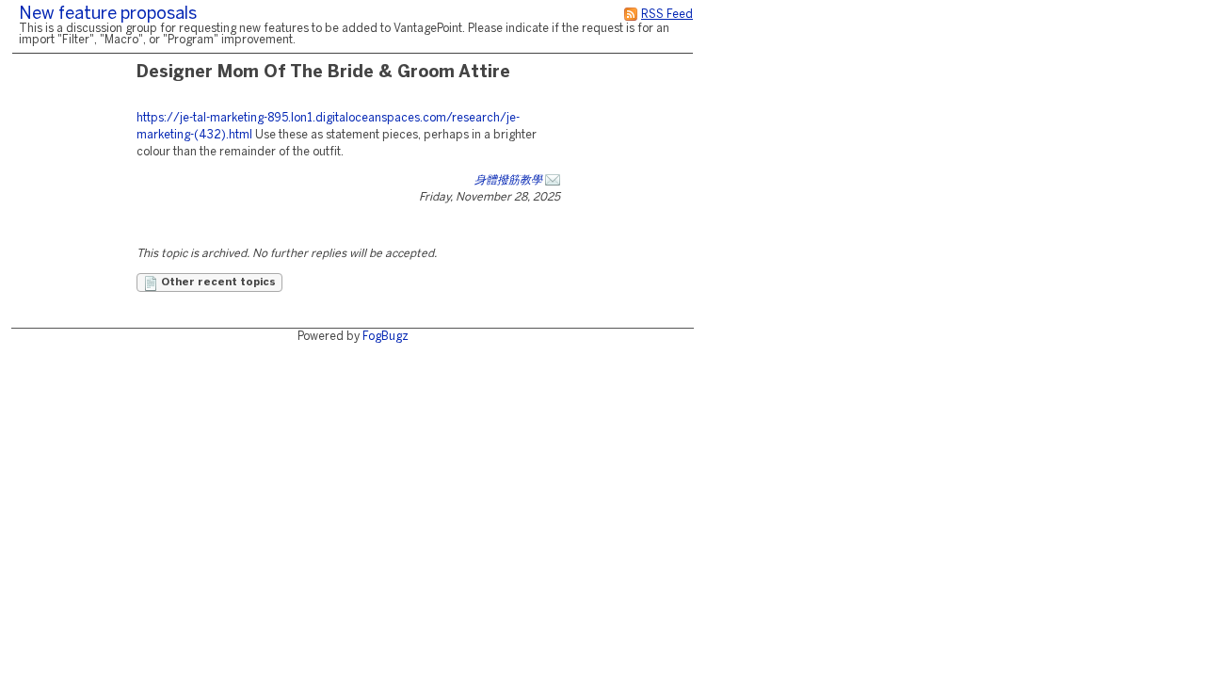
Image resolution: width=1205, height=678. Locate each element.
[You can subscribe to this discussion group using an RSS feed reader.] (630, 14)
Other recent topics (217, 282)
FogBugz (385, 336)
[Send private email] (552, 180)
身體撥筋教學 (508, 180)
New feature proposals (108, 15)
